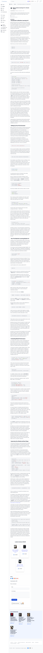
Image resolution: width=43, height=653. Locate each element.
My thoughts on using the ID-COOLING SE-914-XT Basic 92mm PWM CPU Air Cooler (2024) (22, 619)
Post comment (14, 599)
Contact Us (41, 1)
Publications (36, 642)
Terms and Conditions (13, 643)
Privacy (18, 643)
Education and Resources (21, 642)
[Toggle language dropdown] (28, 1)
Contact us (11, 642)
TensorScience (18, 648)
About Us (38, 1)
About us (15, 642)
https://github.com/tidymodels (15, 502)
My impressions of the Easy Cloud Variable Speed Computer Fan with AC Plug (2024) (13, 632)
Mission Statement (28, 642)
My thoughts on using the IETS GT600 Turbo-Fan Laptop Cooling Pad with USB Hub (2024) (13, 619)
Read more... (12, 623)
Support (33, 642)
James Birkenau (12, 10)
